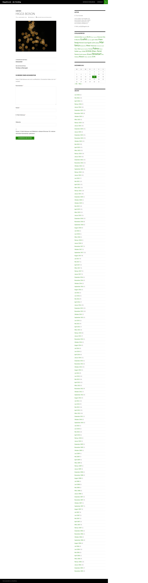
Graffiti (83, 39)
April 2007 (77, 521)
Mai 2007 (77, 518)
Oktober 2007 (78, 503)
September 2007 (79, 506)
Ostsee (90, 49)
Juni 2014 (77, 351)
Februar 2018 (78, 240)
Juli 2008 (77, 481)
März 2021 (77, 187)
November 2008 (79, 475)
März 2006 (77, 558)
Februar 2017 (78, 271)
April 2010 (77, 435)
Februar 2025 (78, 122)
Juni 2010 (77, 428)
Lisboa (97, 42)
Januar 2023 (78, 156)
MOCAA (99, 45)
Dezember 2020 (79, 197)
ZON (93, 57)
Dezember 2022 (79, 159)
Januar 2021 (78, 193)
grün (93, 39)
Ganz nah (18, 11)
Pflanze (100, 48)
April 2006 (77, 555)
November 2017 (79, 246)
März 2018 (77, 237)
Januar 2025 (78, 125)
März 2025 (77, 119)
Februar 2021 (78, 190)
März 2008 (77, 490)
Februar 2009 (78, 466)
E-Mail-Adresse (21, 115)
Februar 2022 (78, 172)
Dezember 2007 (79, 497)
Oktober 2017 (78, 249)
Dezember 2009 (79, 444)
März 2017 (77, 268)
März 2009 (77, 463)
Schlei (76, 51)
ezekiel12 (32, 17)
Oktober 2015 (78, 314)
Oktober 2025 (78, 116)
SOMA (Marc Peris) (94, 51)
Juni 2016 (77, 296)
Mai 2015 (77, 323)
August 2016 (78, 289)
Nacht (102, 45)
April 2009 (77, 459)
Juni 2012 (77, 404)
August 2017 (78, 255)
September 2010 (79, 422)
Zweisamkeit (21, 60)
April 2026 (77, 101)
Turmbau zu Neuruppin (22, 67)
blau (92, 37)
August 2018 (78, 227)
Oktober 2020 (78, 200)
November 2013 (79, 364)
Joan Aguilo (87, 42)
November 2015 (79, 311)
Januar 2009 (78, 469)
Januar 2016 (78, 305)
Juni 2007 (77, 515)
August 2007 (78, 509)
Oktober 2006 (78, 537)
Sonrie (80, 54)
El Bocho (77, 39)
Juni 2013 (77, 376)
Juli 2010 (77, 425)
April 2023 (77, 147)
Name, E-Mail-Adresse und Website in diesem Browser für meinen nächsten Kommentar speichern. (35, 132)
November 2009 (79, 447)
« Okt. (76, 84)
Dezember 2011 (79, 416)
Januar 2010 (78, 441)
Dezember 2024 (79, 129)
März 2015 (77, 330)
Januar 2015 (78, 336)
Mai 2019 (77, 206)
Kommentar (20, 85)
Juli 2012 (77, 401)
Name (18, 107)
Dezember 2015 (79, 308)
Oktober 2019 (78, 203)
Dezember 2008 (79, 472)
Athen (81, 37)
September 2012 (79, 394)
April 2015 (77, 326)
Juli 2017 (77, 258)
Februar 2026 (78, 104)
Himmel (81, 42)
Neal (79, 49)
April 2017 (77, 265)
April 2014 (77, 354)
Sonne (77, 54)
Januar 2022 (78, 175)
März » (80, 84)
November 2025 (79, 113)
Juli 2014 (77, 348)
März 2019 (77, 212)
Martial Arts (83, 45)
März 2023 (77, 150)
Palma (96, 48)
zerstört (90, 56)
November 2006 (79, 534)
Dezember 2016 (79, 277)
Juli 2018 (77, 231)
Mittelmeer (94, 45)
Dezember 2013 (79, 360)
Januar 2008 (78, 493)
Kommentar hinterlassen (44, 17)
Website (18, 122)
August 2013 (78, 370)
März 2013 (77, 385)
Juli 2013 (77, 373)
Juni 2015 (77, 320)
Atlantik (84, 37)
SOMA (83, 51)
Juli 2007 (77, 512)
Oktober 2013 (78, 367)
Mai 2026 (77, 98)
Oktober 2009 (78, 450)
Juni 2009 (77, 453)
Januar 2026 (78, 107)
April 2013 (77, 382)
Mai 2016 (77, 299)
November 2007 (79, 500)
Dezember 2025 (79, 110)
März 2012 (77, 413)
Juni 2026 (77, 95)
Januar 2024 (78, 132)
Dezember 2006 (79, 531)
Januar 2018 (78, 243)
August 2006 (78, 543)
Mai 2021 (77, 181)
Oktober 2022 (78, 166)
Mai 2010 (77, 432)
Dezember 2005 (79, 568)
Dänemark (100, 37)
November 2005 (79, 571)
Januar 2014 (78, 357)
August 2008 (78, 478)
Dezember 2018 (79, 218)
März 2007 (77, 524)
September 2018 (79, 224)
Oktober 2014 (78, 342)
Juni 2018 (77, 234)
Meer (88, 46)
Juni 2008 (77, 484)
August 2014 (78, 345)
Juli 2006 (77, 546)
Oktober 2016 (78, 283)
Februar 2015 (78, 333)
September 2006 (79, 540)
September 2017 (79, 252)
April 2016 (77, 302)
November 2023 (79, 138)
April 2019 (77, 209)
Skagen (80, 51)
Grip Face (89, 39)
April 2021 (77, 184)
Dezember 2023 (79, 135)
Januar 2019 (78, 215)
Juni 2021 (77, 178)
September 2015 (79, 317)
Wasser (81, 57)
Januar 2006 (78, 565)
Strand (89, 54)
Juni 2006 (77, 549)
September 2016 (79, 286)
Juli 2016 (77, 292)
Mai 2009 (77, 456)
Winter (85, 56)
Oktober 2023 (78, 141)
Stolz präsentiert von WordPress (10, 580)
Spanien (85, 54)
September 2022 (79, 169)
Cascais (95, 37)
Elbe (104, 37)
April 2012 (77, 410)
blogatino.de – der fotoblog (12, 2)
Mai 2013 (77, 379)
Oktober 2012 (78, 391)
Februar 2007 (78, 527)
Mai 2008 (77, 487)
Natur (76, 48)
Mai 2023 (77, 144)
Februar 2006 (78, 561)
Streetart (96, 54)
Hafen (96, 39)
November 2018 (79, 221)
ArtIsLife (77, 37)
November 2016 (79, 280)
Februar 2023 (78, 153)
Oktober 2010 (78, 419)
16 (94, 76)
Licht (93, 42)
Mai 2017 (77, 262)
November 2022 (79, 163)
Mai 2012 (77, 407)
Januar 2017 (78, 274)
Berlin (89, 37)
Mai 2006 (77, 552)
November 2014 (79, 339)
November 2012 (79, 388)
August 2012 (78, 398)
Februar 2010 (78, 438)
